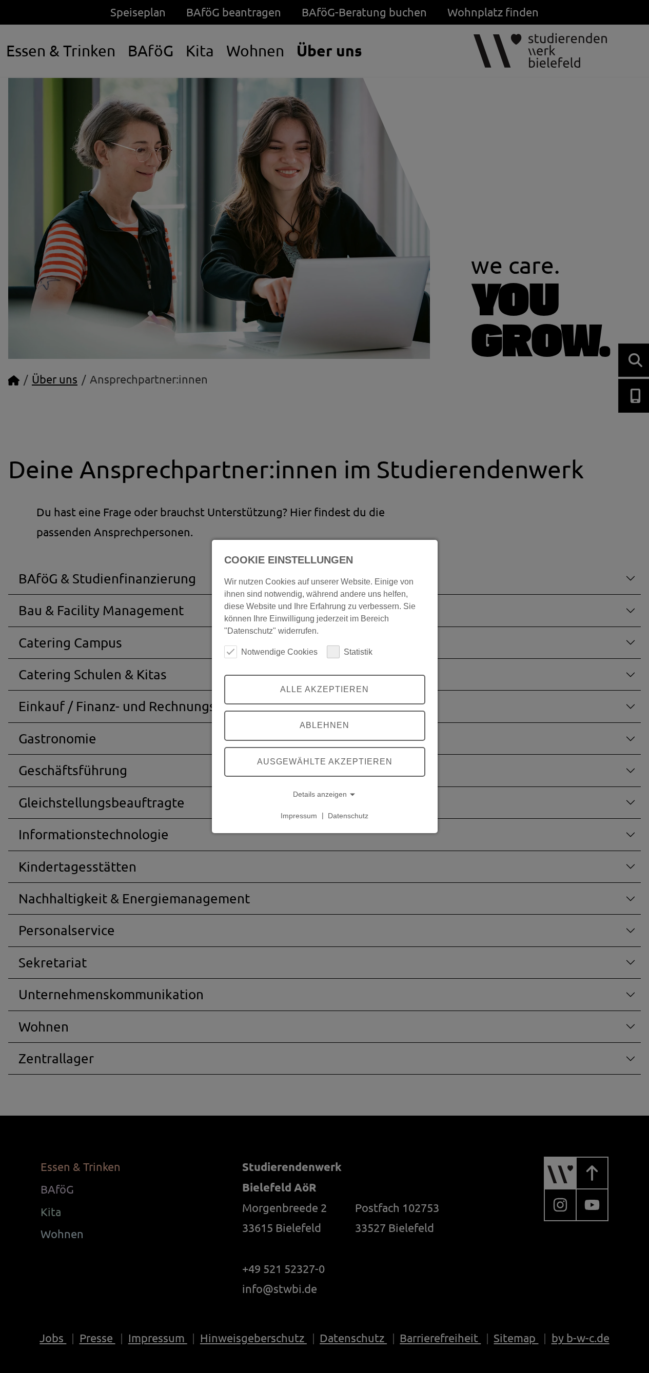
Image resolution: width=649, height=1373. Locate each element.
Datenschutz (348, 815)
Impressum (299, 815)
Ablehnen (324, 725)
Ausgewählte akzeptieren (324, 761)
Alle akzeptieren (324, 689)
